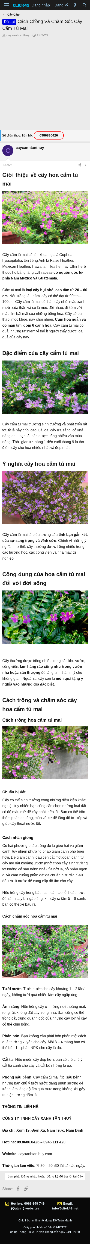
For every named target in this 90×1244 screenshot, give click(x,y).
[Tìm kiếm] (84, 5)
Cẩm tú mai (11, 290)
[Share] (80, 165)
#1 (86, 165)
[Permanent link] (14, 184)
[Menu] (6, 5)
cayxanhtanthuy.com (35, 1154)
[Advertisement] (45, 85)
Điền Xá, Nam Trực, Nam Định (57, 1130)
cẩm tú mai (19, 255)
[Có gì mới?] (75, 5)
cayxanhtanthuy (18, 35)
